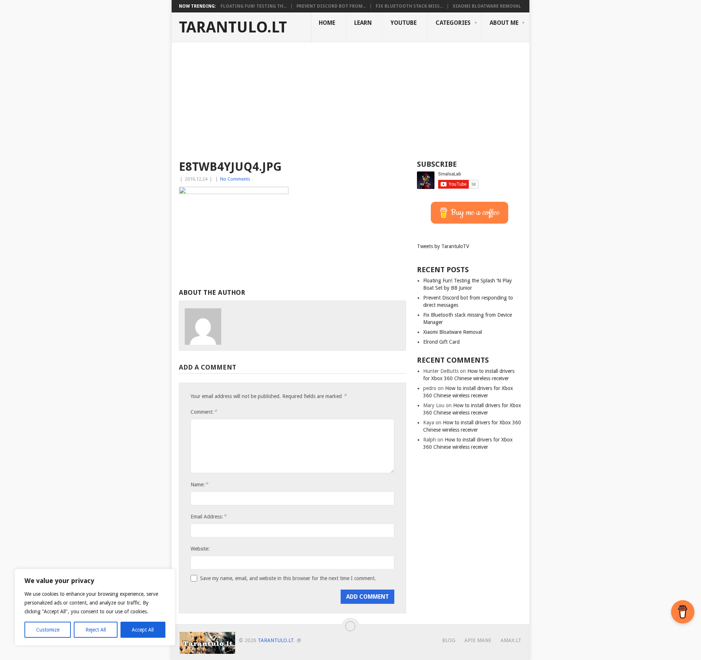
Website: (200, 549)
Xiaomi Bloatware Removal (487, 6)
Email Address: (208, 516)
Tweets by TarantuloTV (443, 246)
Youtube (404, 22)
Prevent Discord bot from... (331, 6)
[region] (95, 607)
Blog (448, 640)
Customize (48, 630)
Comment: (204, 411)
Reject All (95, 630)
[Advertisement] (350, 97)
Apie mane (477, 640)
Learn (363, 22)
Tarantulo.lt (233, 27)
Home (327, 22)
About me (504, 22)
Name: (199, 484)
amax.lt (511, 640)
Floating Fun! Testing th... (254, 6)
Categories (453, 22)
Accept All (143, 630)
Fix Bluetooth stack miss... (409, 6)
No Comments (235, 179)
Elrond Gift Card (441, 342)
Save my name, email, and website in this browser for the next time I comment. (288, 578)
